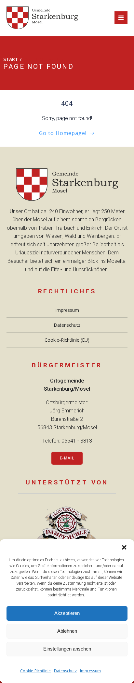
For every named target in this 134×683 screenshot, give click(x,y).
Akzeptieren (67, 613)
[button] (124, 547)
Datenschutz (65, 671)
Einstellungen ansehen (67, 649)
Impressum (90, 671)
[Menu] (120, 17)
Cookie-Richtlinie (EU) (67, 340)
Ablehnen (67, 631)
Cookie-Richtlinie (35, 671)
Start (10, 59)
